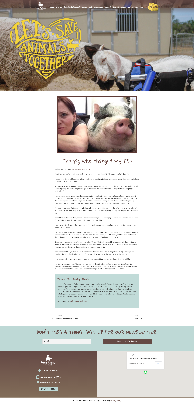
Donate (153, 7)
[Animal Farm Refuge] (40, 10)
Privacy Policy (115, 401)
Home (52, 7)
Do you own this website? (136, 363)
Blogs (116, 7)
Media (123, 7)
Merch (130, 7)
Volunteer (87, 7)
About (59, 7)
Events (108, 7)
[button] (145, 372)
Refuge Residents (72, 7)
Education (98, 7)
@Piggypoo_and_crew (81, 169)
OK (158, 363)
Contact (139, 7)
